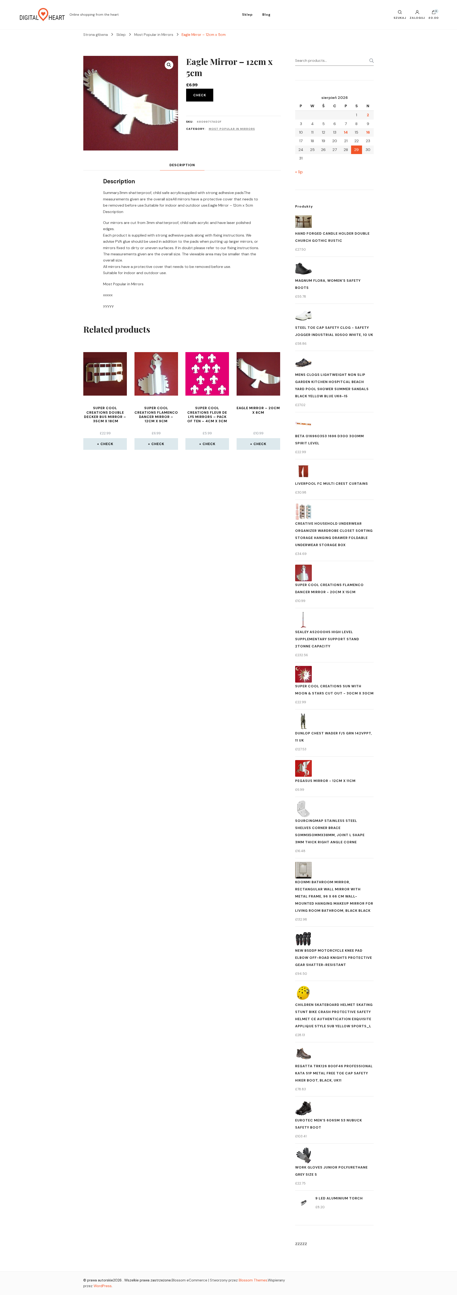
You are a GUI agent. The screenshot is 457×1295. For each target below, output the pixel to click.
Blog (266, 14)
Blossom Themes (253, 1280)
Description (182, 165)
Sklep (247, 14)
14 (346, 132)
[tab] (182, 165)
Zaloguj (417, 17)
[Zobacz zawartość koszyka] (433, 13)
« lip (299, 172)
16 (368, 132)
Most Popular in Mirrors (232, 129)
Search (370, 60)
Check (199, 95)
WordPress (103, 1286)
